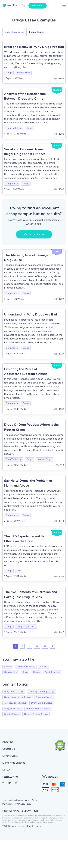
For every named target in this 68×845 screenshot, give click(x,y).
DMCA (6, 769)
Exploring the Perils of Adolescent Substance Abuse (25, 371)
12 (45, 646)
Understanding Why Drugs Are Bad (30, 314)
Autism (43, 666)
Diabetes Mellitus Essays (38, 708)
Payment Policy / (10, 804)
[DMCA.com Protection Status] (60, 745)
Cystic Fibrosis (52, 672)
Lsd (19, 570)
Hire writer (37, 5)
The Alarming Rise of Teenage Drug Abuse (26, 257)
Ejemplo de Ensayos (13, 763)
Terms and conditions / (12, 800)
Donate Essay (10, 756)
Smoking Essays (44, 697)
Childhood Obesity (26, 666)
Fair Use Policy (30, 800)
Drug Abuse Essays (13, 691)
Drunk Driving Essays (41, 702)
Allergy (36, 672)
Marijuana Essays (12, 708)
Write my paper (34, 234)
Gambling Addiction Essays (17, 697)
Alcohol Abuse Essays (15, 702)
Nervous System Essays (36, 714)
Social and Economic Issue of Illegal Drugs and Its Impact (25, 151)
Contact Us (8, 749)
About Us (7, 742)
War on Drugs (45, 459)
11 (37, 646)
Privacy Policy (24, 804)
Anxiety (8, 666)
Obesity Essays (11, 714)
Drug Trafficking (14, 128)
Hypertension (10, 672)
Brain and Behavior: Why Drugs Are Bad (34, 47)
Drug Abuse (12, 183)
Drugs (9, 72)
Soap (25, 672)
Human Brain (23, 72)
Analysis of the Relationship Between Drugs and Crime (25, 96)
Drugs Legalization (26, 626)
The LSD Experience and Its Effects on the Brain (24, 538)
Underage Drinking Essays (41, 691)
